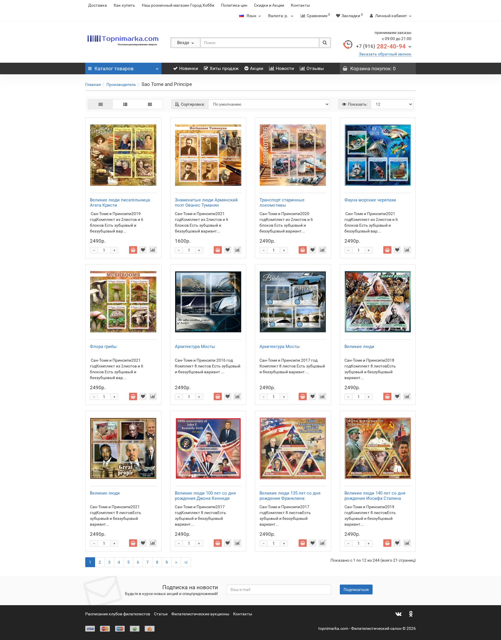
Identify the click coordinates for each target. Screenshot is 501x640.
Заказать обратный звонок (385, 54)
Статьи (161, 614)
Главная (93, 84)
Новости (285, 68)
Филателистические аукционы (200, 614)
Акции (256, 68)
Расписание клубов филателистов (117, 614)
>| (185, 562)
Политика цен (234, 5)
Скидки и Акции (269, 5)
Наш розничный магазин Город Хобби (178, 5)
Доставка (97, 5)
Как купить (124, 5)
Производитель (121, 84)
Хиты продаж (224, 68)
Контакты (300, 5)
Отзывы (315, 68)
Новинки (188, 68)
